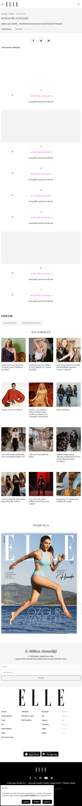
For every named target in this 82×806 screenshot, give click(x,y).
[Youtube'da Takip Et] (46, 778)
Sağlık (44, 729)
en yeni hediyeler (10, 323)
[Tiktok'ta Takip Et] (52, 778)
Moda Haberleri (21, 14)
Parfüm (44, 733)
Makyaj (44, 720)
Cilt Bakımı (45, 724)
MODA (3, 712)
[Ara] (78, 4)
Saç (43, 716)
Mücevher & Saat (7, 737)
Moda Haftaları (6, 729)
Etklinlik (25, 712)
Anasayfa (4, 14)
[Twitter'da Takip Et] (35, 778)
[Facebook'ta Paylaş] (33, 41)
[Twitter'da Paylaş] (41, 41)
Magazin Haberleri (68, 729)
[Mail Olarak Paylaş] (49, 41)
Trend (3, 720)
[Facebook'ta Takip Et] (30, 778)
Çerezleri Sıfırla (56, 789)
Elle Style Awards (28, 716)
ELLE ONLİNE (19, 29)
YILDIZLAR (65, 712)
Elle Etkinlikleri (27, 720)
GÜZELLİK (45, 712)
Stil (2, 724)
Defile (3, 733)
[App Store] (32, 754)
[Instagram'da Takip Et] (40, 778)
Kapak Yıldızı (66, 716)
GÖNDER (41, 678)
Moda (11, 14)
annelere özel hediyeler (31, 323)
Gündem (65, 724)
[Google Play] (50, 754)
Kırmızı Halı (66, 733)
